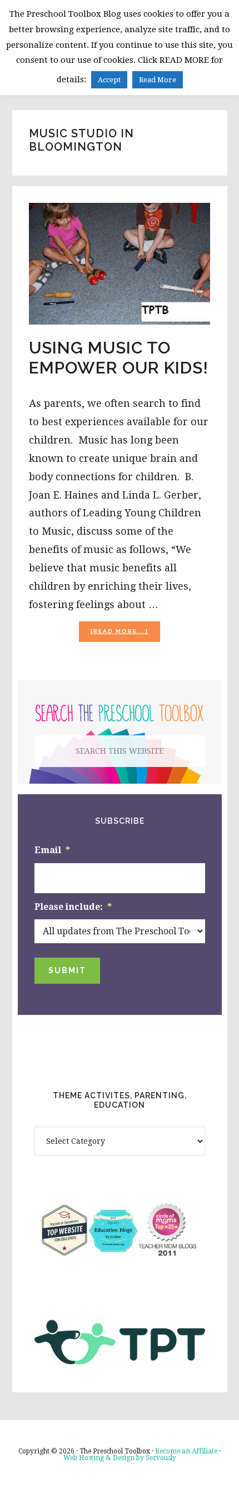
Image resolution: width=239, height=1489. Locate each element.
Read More (157, 80)
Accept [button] (109, 80)
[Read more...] (125, 634)
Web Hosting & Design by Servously (119, 1458)
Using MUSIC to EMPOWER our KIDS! (118, 357)
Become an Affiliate (186, 1451)
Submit (67, 970)
